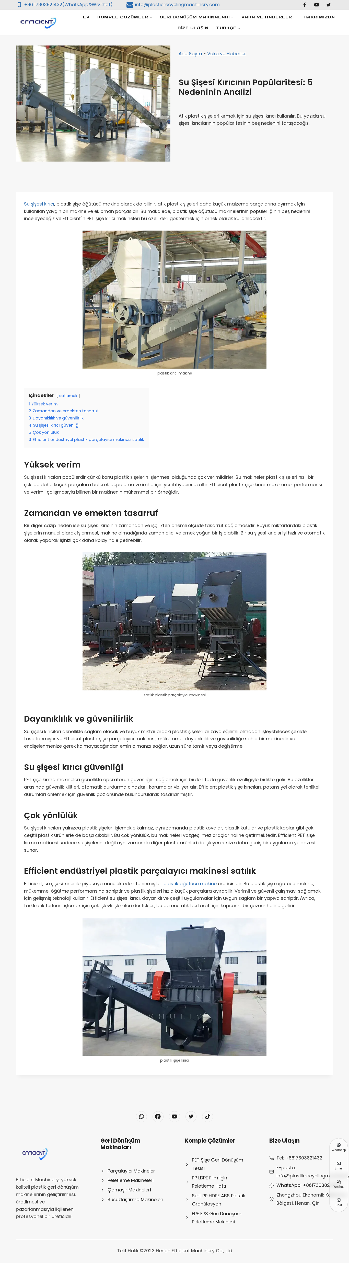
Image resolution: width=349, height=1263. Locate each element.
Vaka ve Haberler (226, 53)
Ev (86, 17)
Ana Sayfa (190, 53)
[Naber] (141, 1116)
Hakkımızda (319, 17)
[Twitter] (328, 4)
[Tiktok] (207, 1116)
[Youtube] (316, 4)
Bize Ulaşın (193, 27)
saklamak (68, 395)
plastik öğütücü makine (190, 883)
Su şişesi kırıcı (39, 204)
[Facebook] (304, 4)
